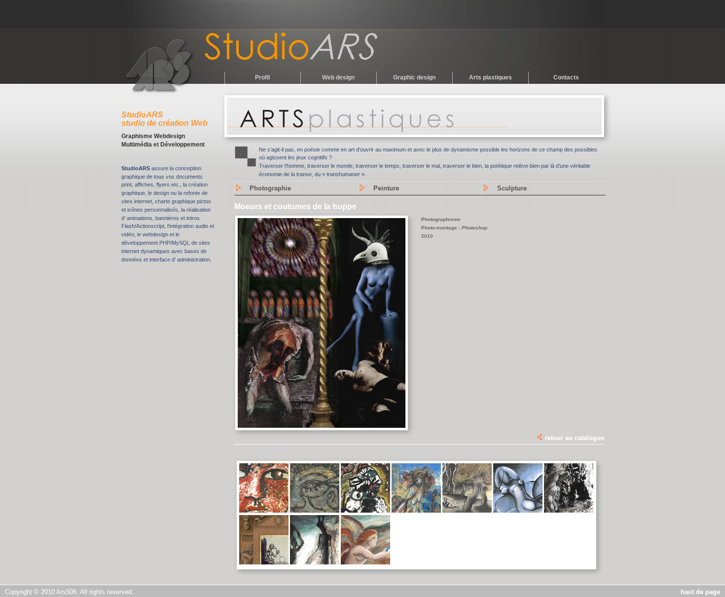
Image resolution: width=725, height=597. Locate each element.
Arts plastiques (490, 77)
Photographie (270, 188)
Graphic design (414, 77)
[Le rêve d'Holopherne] (365, 510)
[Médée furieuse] (416, 510)
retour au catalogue (573, 438)
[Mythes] (314, 562)
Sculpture (512, 188)
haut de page (700, 592)
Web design (338, 77)
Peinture (386, 188)
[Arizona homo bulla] (264, 562)
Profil (262, 77)
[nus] (518, 510)
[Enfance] (264, 510)
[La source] (365, 562)
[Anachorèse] (568, 510)
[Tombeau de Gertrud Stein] (314, 510)
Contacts (566, 77)
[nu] (467, 510)
